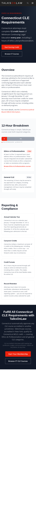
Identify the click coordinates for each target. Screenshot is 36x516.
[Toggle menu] (32, 3)
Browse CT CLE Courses (18, 361)
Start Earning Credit (12, 47)
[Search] (27, 3)
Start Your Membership (18, 354)
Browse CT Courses (12, 54)
